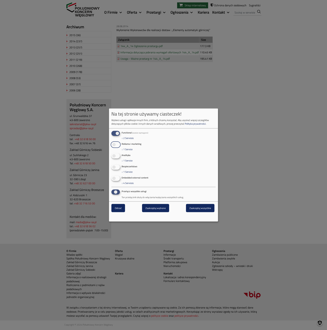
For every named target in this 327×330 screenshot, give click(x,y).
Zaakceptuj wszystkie (200, 208)
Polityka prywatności (195, 123)
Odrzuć (118, 208)
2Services (128, 138)
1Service (127, 149)
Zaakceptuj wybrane (155, 208)
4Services (128, 183)
